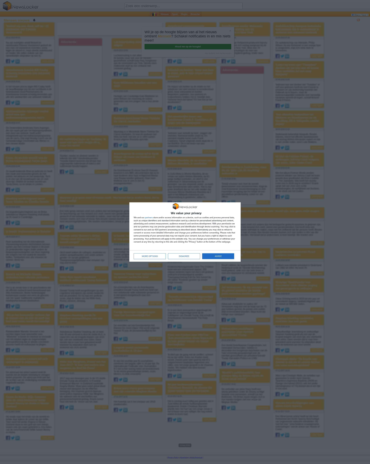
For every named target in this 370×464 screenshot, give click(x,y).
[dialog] (185, 232)
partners (149, 217)
